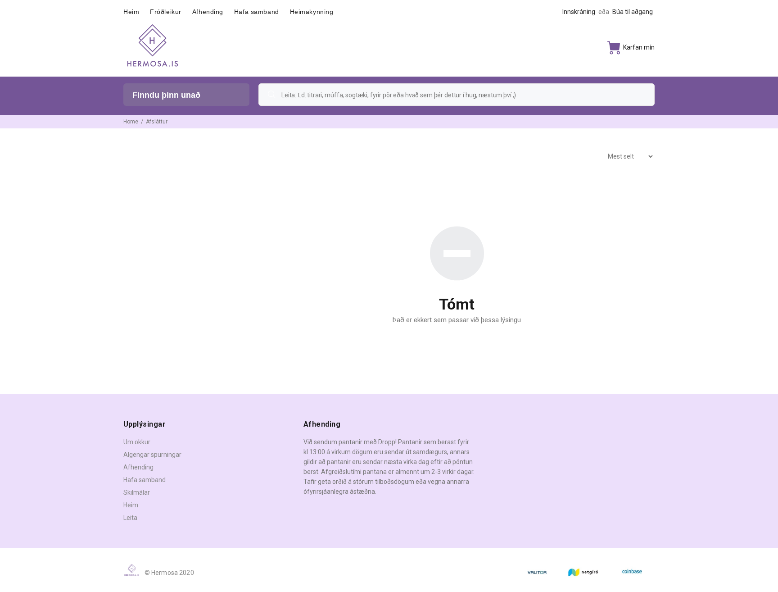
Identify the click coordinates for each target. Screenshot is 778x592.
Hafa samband (144, 479)
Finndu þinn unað (166, 95)
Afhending (138, 467)
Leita (130, 517)
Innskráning (578, 11)
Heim (130, 505)
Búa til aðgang (632, 11)
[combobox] (456, 94)
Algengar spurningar (152, 454)
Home (130, 121)
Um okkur (136, 442)
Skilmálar (136, 492)
